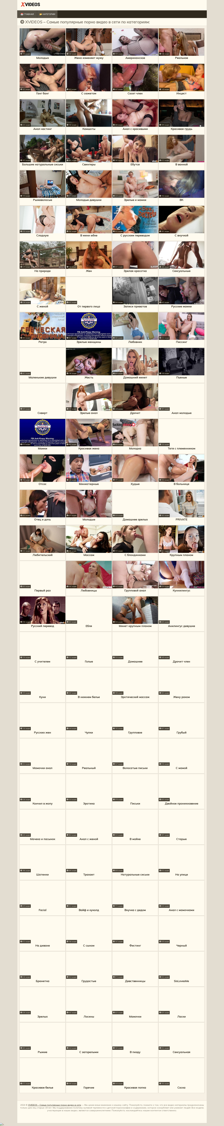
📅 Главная (27, 14)
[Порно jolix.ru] (30, 5)
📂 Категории (47, 14)
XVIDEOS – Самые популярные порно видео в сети (54, 1105)
